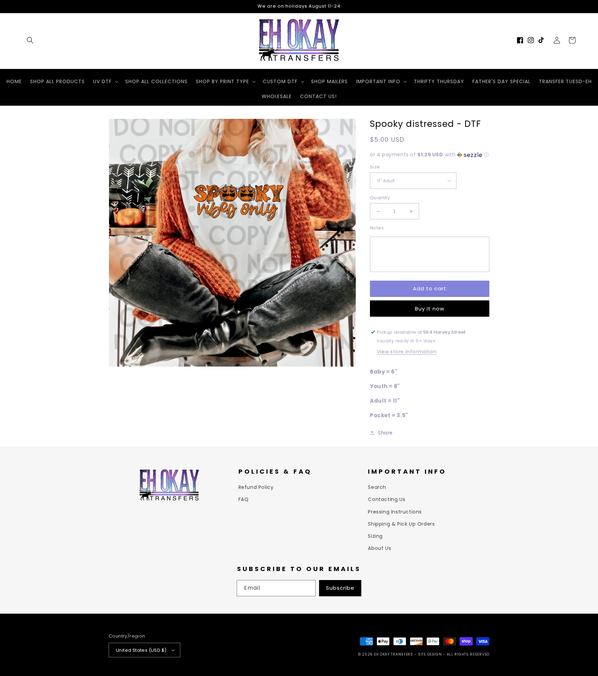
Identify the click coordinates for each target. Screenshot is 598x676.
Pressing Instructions (395, 511)
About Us (379, 548)
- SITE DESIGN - (430, 654)
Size (375, 167)
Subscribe (340, 587)
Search (377, 487)
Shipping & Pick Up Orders (401, 523)
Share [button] (385, 432)
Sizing (375, 536)
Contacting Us (386, 499)
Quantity (380, 197)
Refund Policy (256, 487)
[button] (30, 40)
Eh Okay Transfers (393, 654)
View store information (406, 351)
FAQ (243, 499)
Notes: (377, 228)
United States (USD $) (141, 650)
